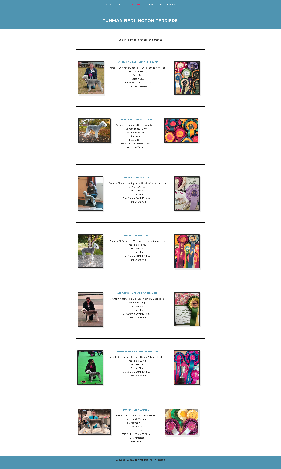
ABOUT (120, 4)
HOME (109, 4)
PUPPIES (148, 4)
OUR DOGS (134, 4)
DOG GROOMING (166, 4)
